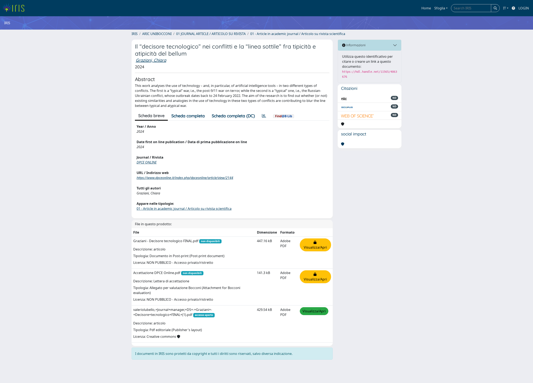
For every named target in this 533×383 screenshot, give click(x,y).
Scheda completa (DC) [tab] (233, 115)
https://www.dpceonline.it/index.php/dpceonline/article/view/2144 (185, 177)
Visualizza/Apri (315, 245)
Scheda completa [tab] (188, 115)
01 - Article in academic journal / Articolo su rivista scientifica (297, 33)
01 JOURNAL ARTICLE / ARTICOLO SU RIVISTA (211, 33)
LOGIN (523, 8)
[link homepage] (15, 8)
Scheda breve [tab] (151, 115)
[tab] (264, 115)
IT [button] (504, 8)
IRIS (135, 33)
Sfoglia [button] (439, 8)
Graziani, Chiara (151, 60)
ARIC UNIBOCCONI (157, 33)
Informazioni (355, 45)
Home (426, 8)
